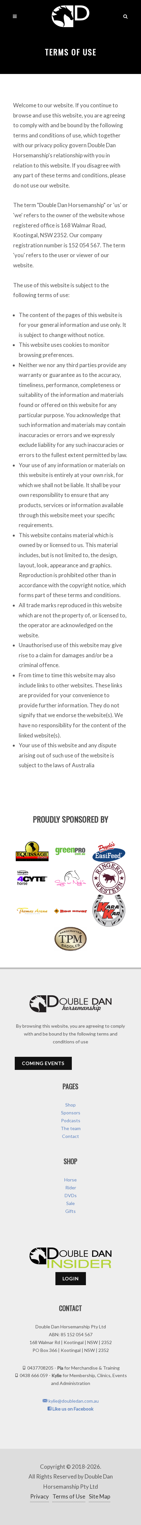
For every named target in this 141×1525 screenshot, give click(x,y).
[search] (125, 15)
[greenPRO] (70, 851)
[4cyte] (32, 878)
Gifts (70, 1211)
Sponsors (70, 1112)
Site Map (99, 1496)
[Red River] (70, 910)
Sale (70, 1203)
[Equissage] (32, 851)
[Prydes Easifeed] (108, 851)
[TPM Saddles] (70, 939)
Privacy (39, 1496)
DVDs (71, 1195)
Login (71, 1278)
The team (71, 1128)
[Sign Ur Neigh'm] (70, 878)
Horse (70, 1179)
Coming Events (43, 1063)
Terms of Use (68, 1496)
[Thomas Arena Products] (32, 910)
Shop (70, 1105)
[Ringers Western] (108, 878)
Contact (70, 1136)
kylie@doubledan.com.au (73, 1401)
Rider (70, 1187)
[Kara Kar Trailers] (108, 911)
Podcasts (70, 1120)
